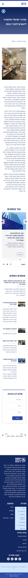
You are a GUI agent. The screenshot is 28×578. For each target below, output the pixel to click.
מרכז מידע (22, 525)
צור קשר (22, 528)
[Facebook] (8, 559)
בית (24, 508)
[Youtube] (19, 559)
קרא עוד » (23, 298)
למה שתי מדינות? (22, 518)
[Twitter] (12, 559)
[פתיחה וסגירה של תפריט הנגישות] (3, 11)
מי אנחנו (22, 511)
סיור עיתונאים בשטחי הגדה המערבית (8, 360)
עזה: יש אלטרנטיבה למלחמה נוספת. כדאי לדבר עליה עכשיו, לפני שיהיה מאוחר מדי (14, 282)
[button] (3, 4)
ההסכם (23, 514)
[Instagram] (16, 559)
